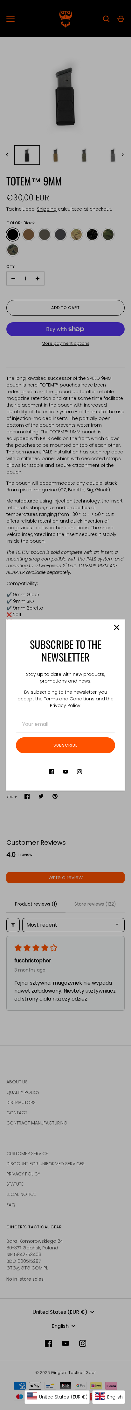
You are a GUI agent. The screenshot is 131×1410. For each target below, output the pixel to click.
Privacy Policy (65, 705)
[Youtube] (65, 772)
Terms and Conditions (69, 699)
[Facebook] (52, 772)
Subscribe (65, 745)
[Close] (117, 627)
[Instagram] (79, 772)
